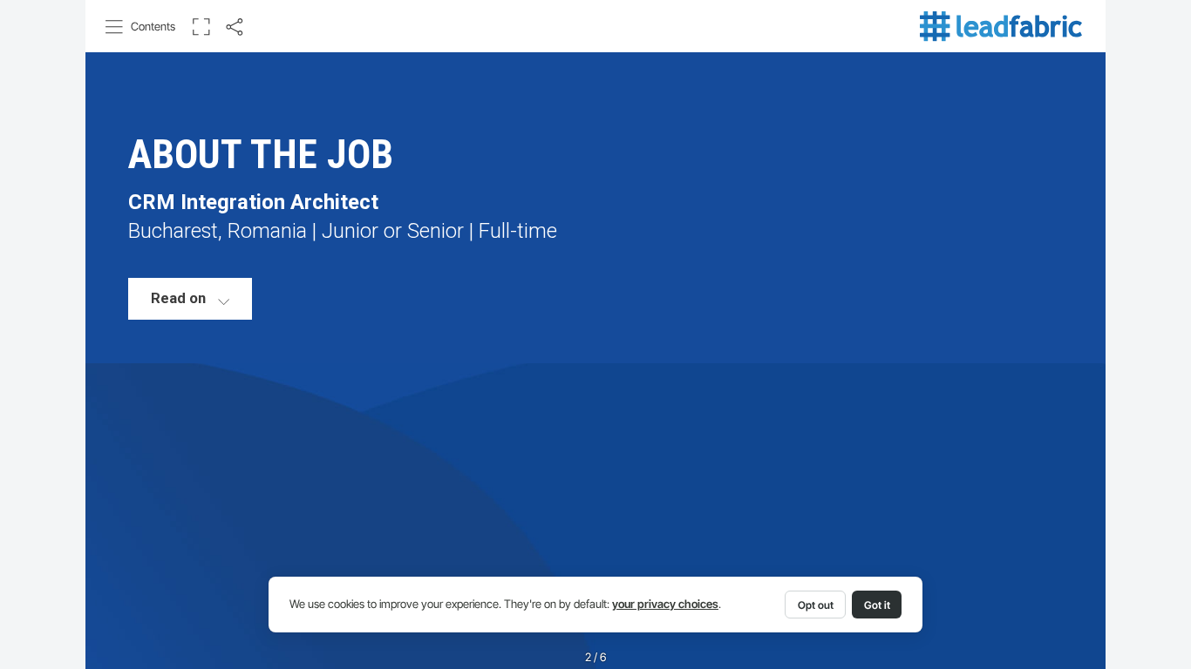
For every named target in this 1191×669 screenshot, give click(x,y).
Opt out (816, 605)
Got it (877, 605)
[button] (141, 27)
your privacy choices (665, 604)
